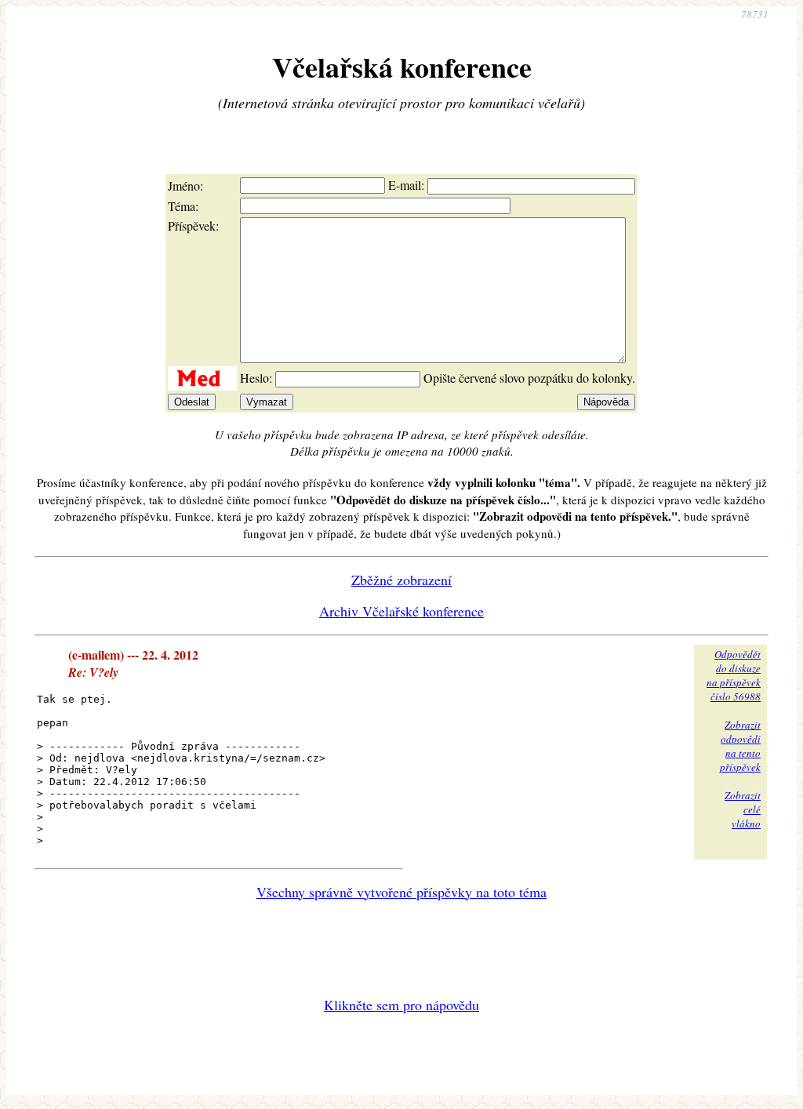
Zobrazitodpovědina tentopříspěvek (740, 746)
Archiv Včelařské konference (401, 611)
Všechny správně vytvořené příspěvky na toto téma (401, 891)
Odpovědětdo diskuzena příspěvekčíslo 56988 (734, 675)
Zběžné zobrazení (401, 579)
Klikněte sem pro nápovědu (401, 1004)
